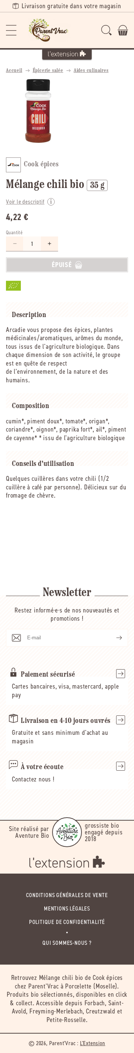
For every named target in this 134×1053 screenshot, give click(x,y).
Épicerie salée (48, 70)
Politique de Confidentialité (67, 922)
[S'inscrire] (113, 637)
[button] (11, 30)
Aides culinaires (91, 70)
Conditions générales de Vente (67, 895)
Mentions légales (67, 908)
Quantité (14, 232)
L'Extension (92, 1043)
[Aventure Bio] (67, 832)
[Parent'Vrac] (49, 30)
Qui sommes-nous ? (67, 943)
